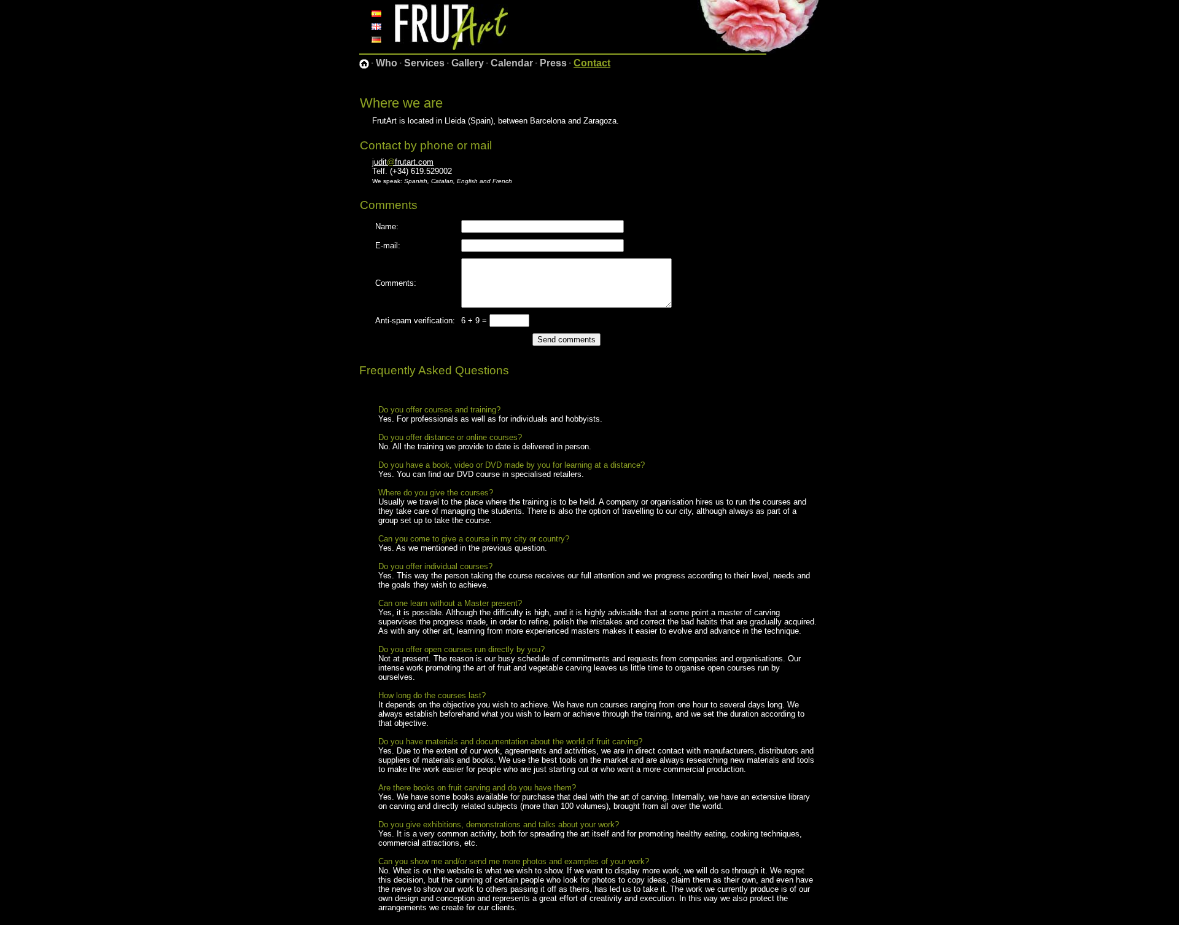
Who (386, 63)
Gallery (467, 63)
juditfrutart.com (403, 162)
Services (424, 63)
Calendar (512, 63)
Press (553, 63)
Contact (592, 63)
